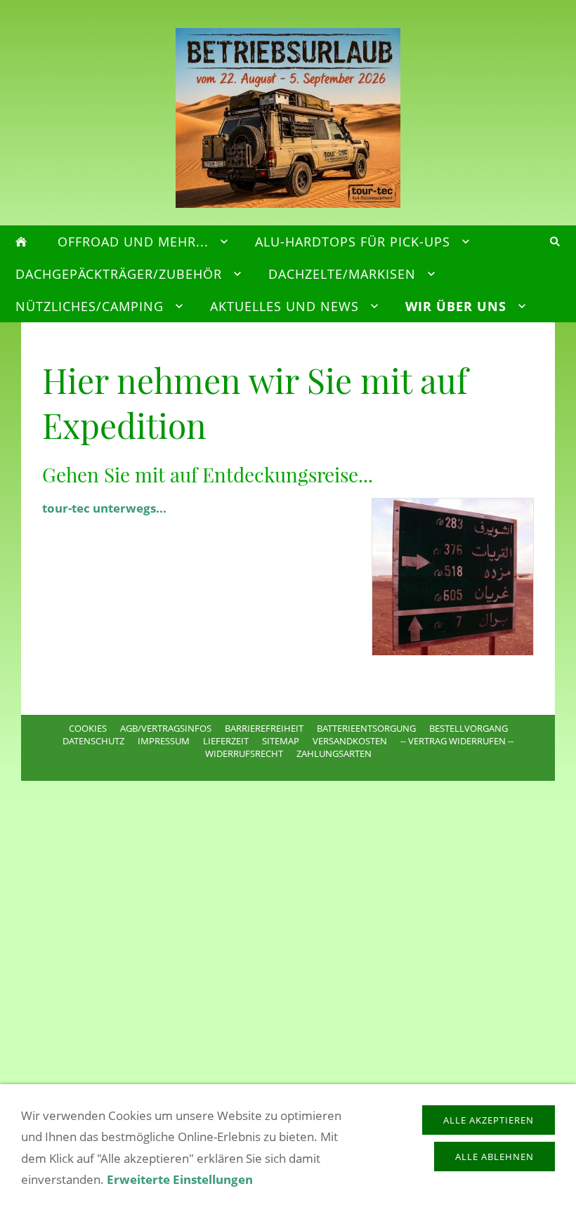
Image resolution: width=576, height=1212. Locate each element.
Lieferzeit (226, 741)
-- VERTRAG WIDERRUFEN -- (456, 741)
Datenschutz (93, 741)
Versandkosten (350, 741)
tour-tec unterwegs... (104, 508)
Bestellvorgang (468, 728)
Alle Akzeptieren (488, 1120)
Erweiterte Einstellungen (180, 1179)
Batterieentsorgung (366, 728)
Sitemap (280, 741)
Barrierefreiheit (264, 728)
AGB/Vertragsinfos (165, 728)
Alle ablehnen (494, 1156)
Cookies (88, 728)
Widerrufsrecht (244, 753)
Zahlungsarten (334, 753)
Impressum (164, 741)
